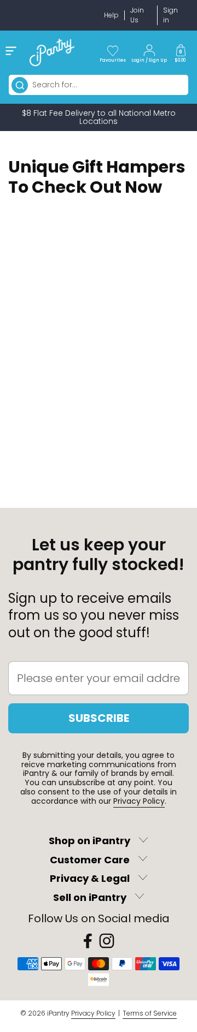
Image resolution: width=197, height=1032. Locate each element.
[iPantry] (52, 52)
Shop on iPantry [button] (89, 841)
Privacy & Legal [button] (90, 879)
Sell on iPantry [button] (89, 897)
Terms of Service (150, 1013)
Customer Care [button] (90, 859)
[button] (180, 52)
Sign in (170, 15)
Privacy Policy (139, 801)
